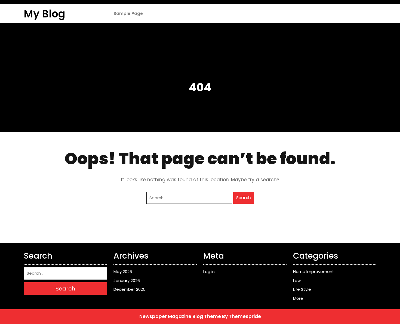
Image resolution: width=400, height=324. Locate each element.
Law (297, 280)
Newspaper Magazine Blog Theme (180, 316)
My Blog (44, 14)
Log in (209, 271)
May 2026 (122, 271)
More (298, 298)
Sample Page (128, 13)
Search (243, 198)
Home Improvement (313, 271)
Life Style (302, 289)
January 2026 (126, 280)
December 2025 (129, 289)
